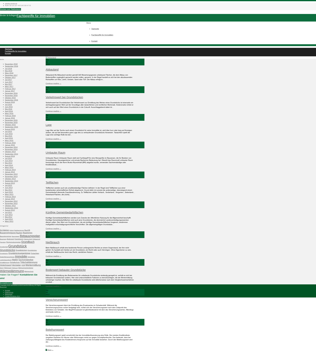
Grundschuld (4, 247)
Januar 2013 (10, 199)
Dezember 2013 (11, 174)
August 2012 (10, 210)
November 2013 (11, 176)
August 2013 (10, 183)
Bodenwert (10, 239)
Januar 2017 (10, 91)
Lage (49, 124)
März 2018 (9, 73)
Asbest (12, 230)
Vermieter (16, 265)
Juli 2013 (8, 185)
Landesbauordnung (6, 260)
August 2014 (10, 156)
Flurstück (3, 242)
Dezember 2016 (11, 93)
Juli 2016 (8, 105)
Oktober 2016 (10, 98)
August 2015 (10, 129)
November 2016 (11, 96)
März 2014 (9, 167)
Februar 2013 (10, 197)
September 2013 (11, 181)
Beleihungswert (55, 329)
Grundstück (17, 246)
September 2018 (11, 66)
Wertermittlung (33, 265)
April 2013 (9, 192)
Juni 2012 (9, 215)
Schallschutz (15, 262)
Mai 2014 (8, 163)
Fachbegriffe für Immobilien (36, 16)
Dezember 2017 (11, 75)
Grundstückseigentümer (19, 253)
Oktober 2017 (10, 77)
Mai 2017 (8, 84)
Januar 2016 (10, 118)
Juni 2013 (9, 188)
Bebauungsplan (30, 236)
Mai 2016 (8, 109)
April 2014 (9, 165)
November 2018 (11, 64)
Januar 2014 (10, 172)
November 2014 (11, 149)
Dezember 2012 (11, 201)
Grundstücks (4, 253)
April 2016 (9, 111)
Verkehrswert (5, 265)
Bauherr (19, 233)
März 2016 (9, 113)
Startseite (95, 29)
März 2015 (9, 141)
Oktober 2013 (10, 179)
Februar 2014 (10, 170)
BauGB (27, 230)
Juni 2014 (9, 161)
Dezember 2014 (11, 147)
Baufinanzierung (19, 230)
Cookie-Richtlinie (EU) (12, 296)
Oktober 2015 (10, 125)
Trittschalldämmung (28, 262)
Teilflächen (52, 182)
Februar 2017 (10, 89)
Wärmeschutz (28, 271)
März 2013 (9, 194)
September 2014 (11, 154)
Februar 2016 (10, 116)
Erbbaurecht (36, 239)
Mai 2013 (8, 190)
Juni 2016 (9, 107)
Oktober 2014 (10, 152)
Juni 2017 (9, 82)
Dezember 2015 (11, 120)
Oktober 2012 (10, 206)
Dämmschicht (28, 239)
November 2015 (11, 122)
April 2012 (9, 219)
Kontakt (94, 41)
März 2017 (9, 87)
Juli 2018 (8, 69)
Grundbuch (27, 241)
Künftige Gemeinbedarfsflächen (64, 212)
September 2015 (11, 127)
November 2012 (11, 203)
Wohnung (15, 268)
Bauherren (27, 233)
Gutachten (35, 253)
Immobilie (21, 256)
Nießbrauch (52, 242)
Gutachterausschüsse (7, 257)
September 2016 (11, 100)
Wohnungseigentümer (25, 268)
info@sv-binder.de (11, 3)
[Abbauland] (51, 57)
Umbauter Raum (55, 152)
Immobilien (31, 257)
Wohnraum (8, 268)
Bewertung (3, 239)
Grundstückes (32, 250)
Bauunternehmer (5, 236)
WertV (2, 268)
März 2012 (9, 221)
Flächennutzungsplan (13, 242)
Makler (15, 260)
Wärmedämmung (12, 271)
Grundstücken (21, 250)
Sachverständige (26, 260)
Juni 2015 (9, 134)
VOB (23, 265)
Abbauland (52, 69)
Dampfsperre (19, 239)
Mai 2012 (8, 217)
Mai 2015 (8, 136)
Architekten (4, 230)
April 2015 (9, 138)
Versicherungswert (57, 299)
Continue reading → (53, 83)
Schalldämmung (5, 262)
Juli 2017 (8, 80)
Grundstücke (7, 250)
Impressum (8, 294)
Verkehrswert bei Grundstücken (64, 97)
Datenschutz (9, 292)
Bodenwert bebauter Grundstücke (66, 269)
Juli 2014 (8, 158)
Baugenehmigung (8, 233)
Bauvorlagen (15, 236)
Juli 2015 (8, 131)
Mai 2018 (8, 71)
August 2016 (10, 102)
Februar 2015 (10, 143)
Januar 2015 (10, 145)
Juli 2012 (8, 212)
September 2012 (11, 208)
